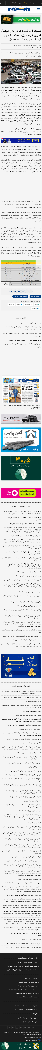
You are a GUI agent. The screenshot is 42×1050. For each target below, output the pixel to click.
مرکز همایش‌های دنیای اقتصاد (28, 982)
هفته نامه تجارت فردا (31, 970)
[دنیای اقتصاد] (19, 9)
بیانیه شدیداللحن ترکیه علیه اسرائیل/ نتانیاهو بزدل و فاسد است (22, 771)
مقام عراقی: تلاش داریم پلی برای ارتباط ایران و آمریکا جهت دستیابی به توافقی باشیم (23, 806)
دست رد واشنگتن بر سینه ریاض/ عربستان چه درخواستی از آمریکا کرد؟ (21, 631)
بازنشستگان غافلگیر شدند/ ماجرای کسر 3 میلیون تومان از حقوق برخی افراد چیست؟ (21, 828)
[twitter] (23, 291)
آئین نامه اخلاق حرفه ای (30, 1022)
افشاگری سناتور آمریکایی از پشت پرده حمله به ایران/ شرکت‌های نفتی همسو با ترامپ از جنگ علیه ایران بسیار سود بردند (22, 834)
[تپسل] (2, 139)
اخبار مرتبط (21, 318)
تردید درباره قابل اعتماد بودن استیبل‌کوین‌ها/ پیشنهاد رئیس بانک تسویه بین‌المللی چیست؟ (21, 758)
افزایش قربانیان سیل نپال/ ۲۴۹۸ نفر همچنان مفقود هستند (23, 775)
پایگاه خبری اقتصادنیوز (14, 970)
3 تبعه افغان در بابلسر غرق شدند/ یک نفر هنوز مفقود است (23, 797)
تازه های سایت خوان (21, 686)
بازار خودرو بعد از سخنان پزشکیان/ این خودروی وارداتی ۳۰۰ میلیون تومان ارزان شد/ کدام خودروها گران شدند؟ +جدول (22, 541)
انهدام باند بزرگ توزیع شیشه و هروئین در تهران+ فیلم (24, 763)
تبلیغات (25, 1006)
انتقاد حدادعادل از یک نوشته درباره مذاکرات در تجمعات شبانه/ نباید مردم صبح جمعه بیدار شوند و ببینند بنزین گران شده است (21, 513)
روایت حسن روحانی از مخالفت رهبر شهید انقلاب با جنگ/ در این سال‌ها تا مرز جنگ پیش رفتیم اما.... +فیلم (21, 645)
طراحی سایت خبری (33, 1040)
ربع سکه (32, 3)
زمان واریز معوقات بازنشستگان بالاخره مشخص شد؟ (25, 602)
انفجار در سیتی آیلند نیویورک (32, 801)
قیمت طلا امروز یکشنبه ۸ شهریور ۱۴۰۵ (29, 572)
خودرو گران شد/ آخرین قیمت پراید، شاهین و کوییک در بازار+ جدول (22, 345)
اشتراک (17, 1006)
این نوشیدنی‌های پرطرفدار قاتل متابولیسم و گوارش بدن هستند (22, 636)
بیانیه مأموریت (20, 1018)
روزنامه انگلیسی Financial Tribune (27, 997)
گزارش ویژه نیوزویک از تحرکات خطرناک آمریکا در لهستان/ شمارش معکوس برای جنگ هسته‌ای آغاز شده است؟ (21, 720)
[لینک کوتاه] (30, 291)
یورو (13, 3)
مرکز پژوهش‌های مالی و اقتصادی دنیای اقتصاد (23, 990)
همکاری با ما (19, 1009)
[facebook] (27, 291)
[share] (17, 1027)
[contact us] (13, 1027)
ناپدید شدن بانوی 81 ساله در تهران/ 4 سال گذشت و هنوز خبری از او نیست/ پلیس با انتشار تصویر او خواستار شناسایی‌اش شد (21, 748)
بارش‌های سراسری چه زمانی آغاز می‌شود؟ (28, 576)
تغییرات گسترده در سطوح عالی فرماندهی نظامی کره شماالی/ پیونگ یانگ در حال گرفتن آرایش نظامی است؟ (23, 846)
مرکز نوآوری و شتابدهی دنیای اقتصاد (26, 986)
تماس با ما (34, 1006)
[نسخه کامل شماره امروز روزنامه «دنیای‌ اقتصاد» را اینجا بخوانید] (21, 389)
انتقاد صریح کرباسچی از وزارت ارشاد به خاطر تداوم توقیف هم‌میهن (23, 519)
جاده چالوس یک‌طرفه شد (33, 701)
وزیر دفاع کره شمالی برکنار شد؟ (31, 940)
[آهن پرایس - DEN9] (21, 439)
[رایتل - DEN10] (21, 493)
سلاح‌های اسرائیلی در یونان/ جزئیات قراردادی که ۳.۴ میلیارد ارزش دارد (21, 780)
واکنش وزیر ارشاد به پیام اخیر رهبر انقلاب (28, 715)
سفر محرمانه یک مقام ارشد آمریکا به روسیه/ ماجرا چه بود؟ (23, 895)
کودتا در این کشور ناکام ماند (32, 823)
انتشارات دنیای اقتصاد (31, 978)
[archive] (9, 1027)
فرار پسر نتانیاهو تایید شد (33, 767)
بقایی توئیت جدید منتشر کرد (32, 711)
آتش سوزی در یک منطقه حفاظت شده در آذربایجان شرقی (23, 944)
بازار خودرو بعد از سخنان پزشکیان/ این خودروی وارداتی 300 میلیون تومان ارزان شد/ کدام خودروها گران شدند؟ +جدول (22, 900)
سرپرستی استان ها (31, 1009)
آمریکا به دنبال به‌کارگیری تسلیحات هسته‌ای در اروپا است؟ (23, 857)
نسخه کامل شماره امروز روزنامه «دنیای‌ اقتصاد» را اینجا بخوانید (22, 406)
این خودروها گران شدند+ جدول (31, 323)
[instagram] (33, 1027)
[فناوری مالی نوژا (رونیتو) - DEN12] (21, 666)
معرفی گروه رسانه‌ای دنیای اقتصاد (27, 962)
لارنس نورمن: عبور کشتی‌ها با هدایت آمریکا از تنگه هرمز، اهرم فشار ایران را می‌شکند (22, 547)
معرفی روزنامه (33, 1018)
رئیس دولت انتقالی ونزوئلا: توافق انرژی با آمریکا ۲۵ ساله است (22, 883)
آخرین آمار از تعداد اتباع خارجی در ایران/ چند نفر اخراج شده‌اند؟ (21, 697)
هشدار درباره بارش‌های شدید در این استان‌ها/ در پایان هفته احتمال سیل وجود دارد (23, 617)
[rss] (21, 1027)
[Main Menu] (38, 9)
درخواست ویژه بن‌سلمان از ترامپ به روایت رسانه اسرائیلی (23, 739)
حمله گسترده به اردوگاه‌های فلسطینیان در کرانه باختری (24, 725)
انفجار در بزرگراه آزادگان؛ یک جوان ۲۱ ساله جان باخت (24, 536)
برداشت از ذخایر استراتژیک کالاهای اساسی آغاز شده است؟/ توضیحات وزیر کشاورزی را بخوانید (23, 792)
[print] (11, 291)
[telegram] (15, 291)
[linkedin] (19, 291)
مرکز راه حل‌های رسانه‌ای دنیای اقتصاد (26, 993)
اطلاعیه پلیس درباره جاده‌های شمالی (30, 729)
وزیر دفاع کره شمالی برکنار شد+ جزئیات (29, 879)
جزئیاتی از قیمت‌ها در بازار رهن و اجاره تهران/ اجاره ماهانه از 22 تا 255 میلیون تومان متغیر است (21, 692)
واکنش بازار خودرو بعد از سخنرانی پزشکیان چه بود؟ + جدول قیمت (22, 611)
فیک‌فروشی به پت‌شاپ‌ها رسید (32, 743)
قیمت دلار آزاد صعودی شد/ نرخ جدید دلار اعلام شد (25, 524)
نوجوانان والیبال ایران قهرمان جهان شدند (28, 606)
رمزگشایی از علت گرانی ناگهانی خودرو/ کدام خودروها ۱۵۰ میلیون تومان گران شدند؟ (23, 328)
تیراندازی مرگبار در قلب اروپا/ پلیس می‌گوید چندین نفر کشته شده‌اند (22, 786)
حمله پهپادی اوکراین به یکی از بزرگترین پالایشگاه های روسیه (22, 861)
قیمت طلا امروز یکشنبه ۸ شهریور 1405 (29, 753)
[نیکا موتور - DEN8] (21, 419)
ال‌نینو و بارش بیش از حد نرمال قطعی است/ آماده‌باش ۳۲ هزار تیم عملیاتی (21, 559)
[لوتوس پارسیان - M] (21, 1046)
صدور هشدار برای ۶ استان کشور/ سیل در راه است (26, 640)
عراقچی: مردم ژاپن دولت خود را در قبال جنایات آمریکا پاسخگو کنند (22, 597)
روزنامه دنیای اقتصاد (31, 966)
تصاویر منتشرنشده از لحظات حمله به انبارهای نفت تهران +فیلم (22, 580)
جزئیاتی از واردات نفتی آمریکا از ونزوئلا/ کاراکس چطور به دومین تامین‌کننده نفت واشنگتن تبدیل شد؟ (21, 734)
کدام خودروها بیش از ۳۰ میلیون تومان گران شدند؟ (25, 340)
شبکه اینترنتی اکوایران (14, 966)
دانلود (5, 284)
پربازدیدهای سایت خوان (21, 506)
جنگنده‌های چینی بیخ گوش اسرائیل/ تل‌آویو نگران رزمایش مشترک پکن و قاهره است (23, 553)
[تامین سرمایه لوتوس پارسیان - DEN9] (21, 468)
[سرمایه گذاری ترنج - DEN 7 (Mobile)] (21, 19)
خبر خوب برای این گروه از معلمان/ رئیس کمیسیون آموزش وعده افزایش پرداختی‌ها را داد (21, 706)
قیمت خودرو (35, 296)
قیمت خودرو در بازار (20, 296)
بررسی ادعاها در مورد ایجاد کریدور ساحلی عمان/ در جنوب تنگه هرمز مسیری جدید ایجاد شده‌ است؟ (22, 866)
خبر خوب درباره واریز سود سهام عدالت (29, 592)
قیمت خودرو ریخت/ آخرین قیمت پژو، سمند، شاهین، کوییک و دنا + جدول (22, 334)
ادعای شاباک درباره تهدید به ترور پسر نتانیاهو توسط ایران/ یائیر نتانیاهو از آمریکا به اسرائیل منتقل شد (22, 929)
